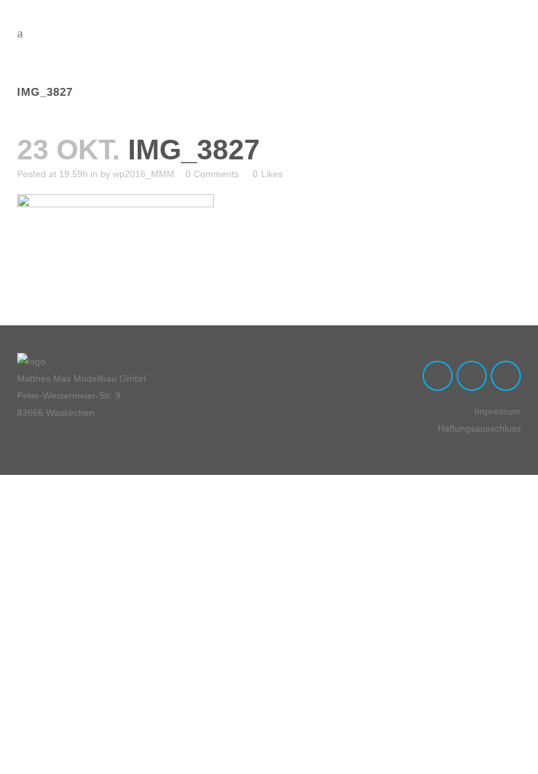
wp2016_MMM (144, 174)
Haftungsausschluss (479, 428)
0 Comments (212, 174)
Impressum (497, 411)
